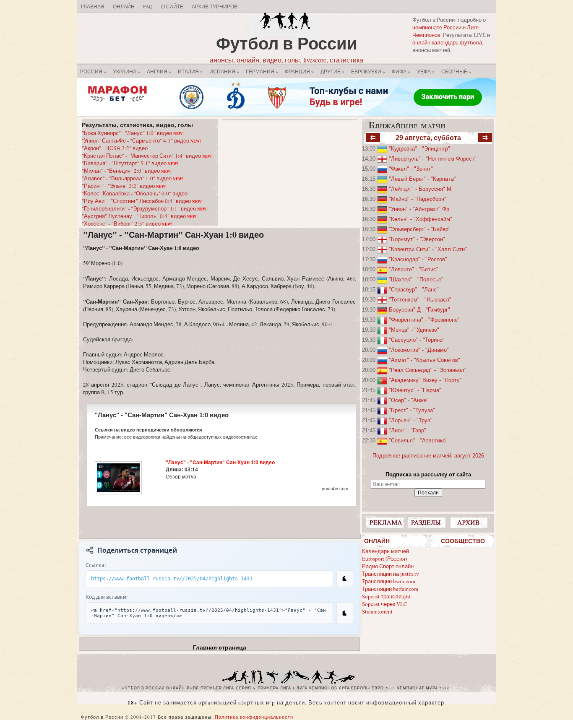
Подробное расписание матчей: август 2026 (428, 455)
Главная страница (219, 647)
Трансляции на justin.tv (390, 573)
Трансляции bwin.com (388, 581)
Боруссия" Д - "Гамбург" (419, 310)
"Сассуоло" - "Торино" (417, 340)
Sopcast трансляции (386, 596)
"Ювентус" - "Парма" (415, 390)
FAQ (148, 6)
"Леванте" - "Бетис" (413, 269)
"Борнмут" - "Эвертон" (417, 239)
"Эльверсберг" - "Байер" (420, 229)
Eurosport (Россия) (384, 558)
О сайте (172, 6)
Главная (92, 6)
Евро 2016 (383, 688)
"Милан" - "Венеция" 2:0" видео (127, 170)
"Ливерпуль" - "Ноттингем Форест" (433, 159)
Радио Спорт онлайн (388, 566)
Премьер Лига (217, 688)
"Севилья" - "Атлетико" (418, 440)
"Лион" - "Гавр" (407, 430)
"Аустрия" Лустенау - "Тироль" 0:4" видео (140, 216)
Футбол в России (286, 43)
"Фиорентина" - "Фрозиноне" (424, 320)
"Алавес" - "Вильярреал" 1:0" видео (132, 178)
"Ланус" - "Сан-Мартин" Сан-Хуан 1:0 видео (173, 235)
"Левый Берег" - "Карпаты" (422, 179)
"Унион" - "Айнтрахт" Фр (419, 209)
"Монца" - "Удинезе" (414, 330)
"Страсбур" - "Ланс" (414, 289)
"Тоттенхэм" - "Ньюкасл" (420, 299)
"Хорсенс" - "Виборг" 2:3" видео (127, 223)
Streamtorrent (377, 611)
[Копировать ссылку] (344, 578)
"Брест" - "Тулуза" (412, 410)
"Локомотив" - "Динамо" (419, 350)
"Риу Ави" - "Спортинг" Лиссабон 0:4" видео (142, 201)
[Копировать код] (344, 613)
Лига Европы (354, 688)
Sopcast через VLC (384, 604)
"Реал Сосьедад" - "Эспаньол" (427, 370)
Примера (268, 688)
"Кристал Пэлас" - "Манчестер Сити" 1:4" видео (147, 155)
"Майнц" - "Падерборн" (417, 199)
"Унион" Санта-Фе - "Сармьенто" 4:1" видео (141, 140)
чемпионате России (436, 27)
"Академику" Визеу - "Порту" (425, 380)
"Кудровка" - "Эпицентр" (419, 149)
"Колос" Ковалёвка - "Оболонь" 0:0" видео (135, 193)
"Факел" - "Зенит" (411, 169)
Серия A (246, 688)
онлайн (175, 688)
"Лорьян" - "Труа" (410, 420)
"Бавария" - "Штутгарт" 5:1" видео (130, 163)
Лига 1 (287, 688)
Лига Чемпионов (317, 688)
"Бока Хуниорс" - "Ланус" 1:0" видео (133, 133)
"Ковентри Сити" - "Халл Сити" (428, 249)
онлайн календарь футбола (447, 42)
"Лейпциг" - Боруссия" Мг (421, 189)
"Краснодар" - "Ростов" (418, 259)
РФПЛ (193, 688)
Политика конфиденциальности (254, 717)
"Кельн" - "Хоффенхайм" (420, 219)
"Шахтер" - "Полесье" (416, 279)
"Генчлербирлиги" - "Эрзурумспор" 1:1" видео (145, 208)
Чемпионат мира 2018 (423, 688)
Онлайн (124, 6)
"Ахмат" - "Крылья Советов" (424, 360)
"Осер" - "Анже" (409, 400)
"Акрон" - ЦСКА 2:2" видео (115, 148)
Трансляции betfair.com (390, 589)
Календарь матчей (385, 551)
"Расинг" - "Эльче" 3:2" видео (124, 186)
